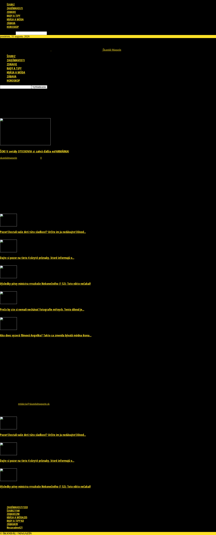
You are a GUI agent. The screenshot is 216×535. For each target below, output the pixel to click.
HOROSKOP (13, 27)
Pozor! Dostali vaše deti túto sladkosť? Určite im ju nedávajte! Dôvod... (43, 232)
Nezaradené (14, 527)
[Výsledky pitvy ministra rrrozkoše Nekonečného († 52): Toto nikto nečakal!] (8, 277)
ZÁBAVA (11, 23)
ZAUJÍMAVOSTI (15, 8)
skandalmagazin (8, 157)
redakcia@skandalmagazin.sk (34, 403)
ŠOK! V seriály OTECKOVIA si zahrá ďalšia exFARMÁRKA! (34, 151)
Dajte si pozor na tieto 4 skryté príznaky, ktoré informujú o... (37, 258)
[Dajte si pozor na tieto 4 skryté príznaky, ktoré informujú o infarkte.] (8, 251)
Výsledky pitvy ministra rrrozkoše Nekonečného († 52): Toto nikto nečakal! (45, 284)
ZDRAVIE (11, 12)
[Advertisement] (61, 96)
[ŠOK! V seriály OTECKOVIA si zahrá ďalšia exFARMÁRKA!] (25, 144)
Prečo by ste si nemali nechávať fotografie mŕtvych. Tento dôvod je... (42, 309)
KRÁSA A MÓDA (15, 19)
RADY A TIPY (13, 16)
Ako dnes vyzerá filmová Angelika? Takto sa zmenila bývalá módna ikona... (45, 335)
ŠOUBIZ (11, 4)
